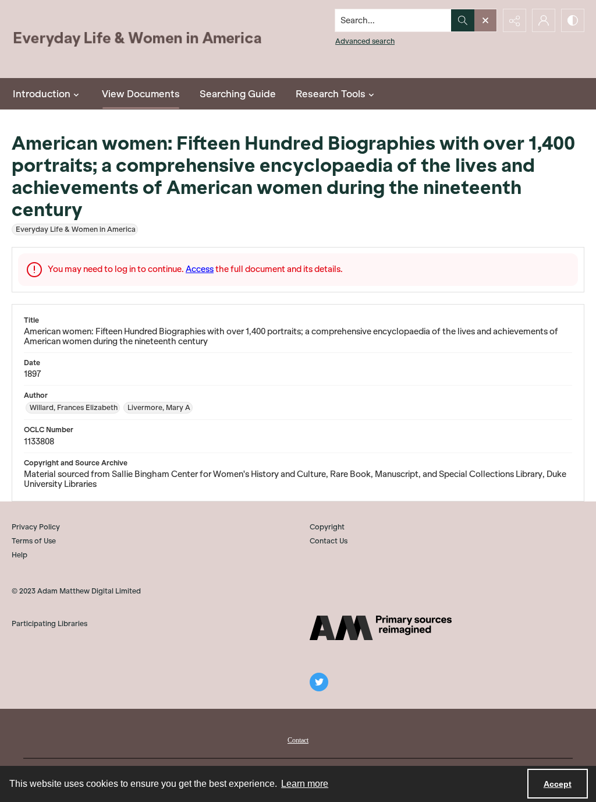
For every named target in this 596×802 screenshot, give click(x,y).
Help (19, 554)
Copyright (327, 526)
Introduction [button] (41, 94)
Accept (558, 784)
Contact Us (328, 540)
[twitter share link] (319, 682)
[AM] (381, 628)
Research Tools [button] (331, 94)
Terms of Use (34, 540)
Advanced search (365, 41)
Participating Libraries (49, 623)
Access (200, 269)
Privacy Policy (36, 526)
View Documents (141, 94)
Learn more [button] (304, 784)
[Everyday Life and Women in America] (138, 39)
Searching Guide (238, 94)
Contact (298, 740)
